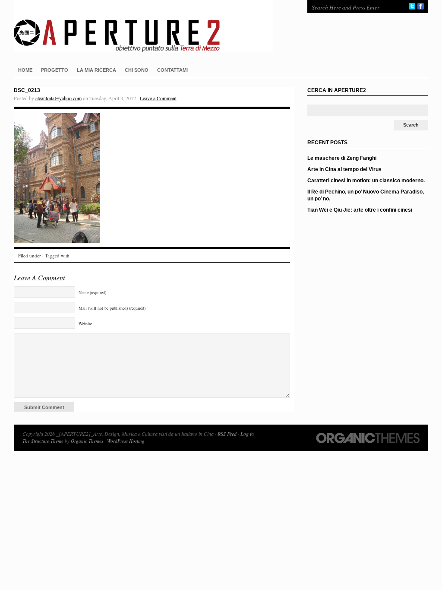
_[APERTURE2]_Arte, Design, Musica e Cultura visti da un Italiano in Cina (152, 26)
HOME (25, 70)
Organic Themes (87, 441)
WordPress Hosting (126, 441)
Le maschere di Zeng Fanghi (341, 158)
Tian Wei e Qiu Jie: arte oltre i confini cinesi (359, 210)
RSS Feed (227, 433)
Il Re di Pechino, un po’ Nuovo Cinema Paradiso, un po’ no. (365, 195)
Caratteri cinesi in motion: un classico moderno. (366, 181)
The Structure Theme (42, 441)
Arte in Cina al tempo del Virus (344, 169)
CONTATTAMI (172, 70)
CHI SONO (136, 70)
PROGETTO (54, 70)
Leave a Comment (158, 98)
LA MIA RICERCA (96, 70)
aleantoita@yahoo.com (58, 98)
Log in (247, 433)
